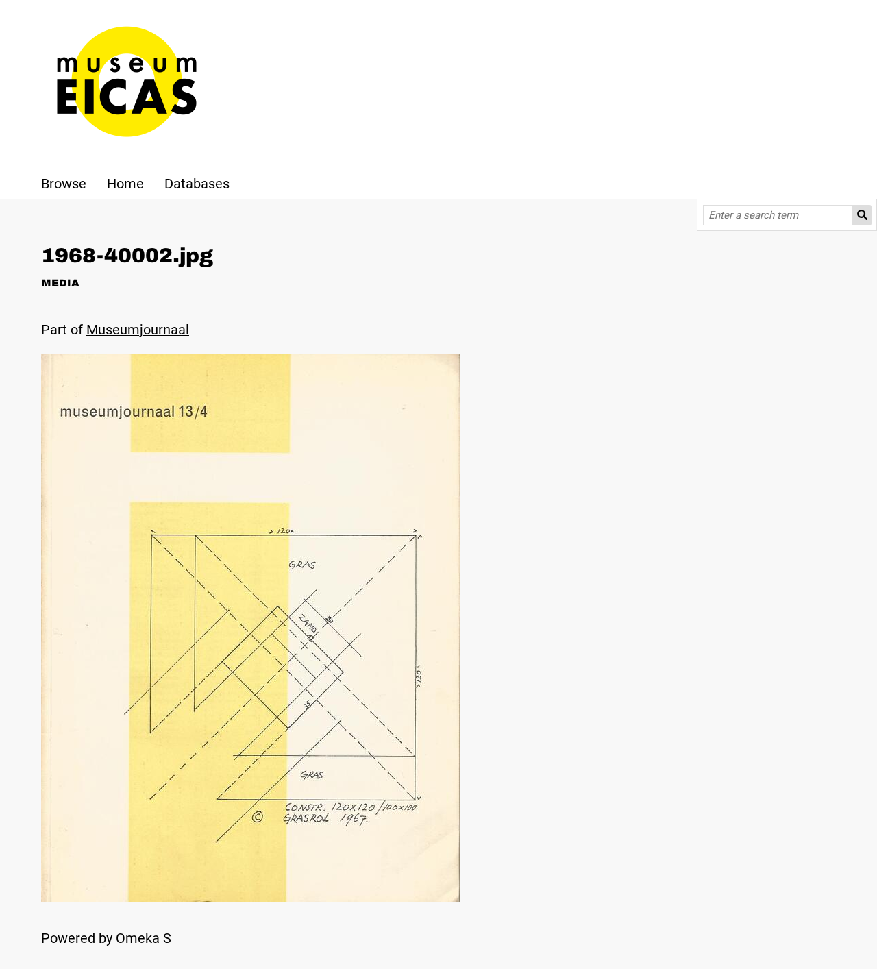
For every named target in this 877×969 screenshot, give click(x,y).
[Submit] (862, 215)
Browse (63, 183)
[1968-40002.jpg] (250, 897)
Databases (197, 183)
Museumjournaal (137, 329)
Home (125, 183)
